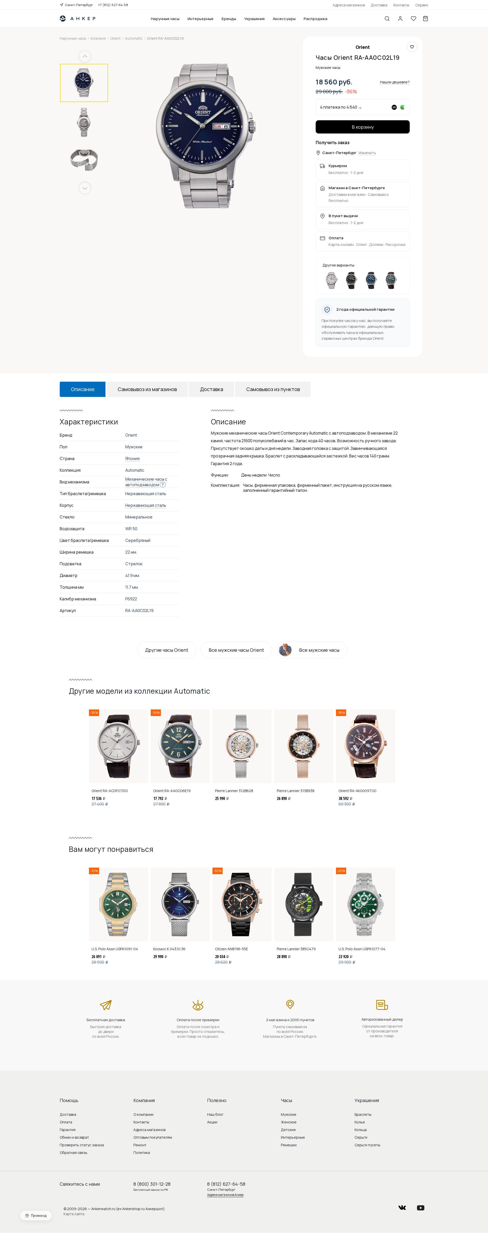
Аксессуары (284, 18)
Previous (85, 56)
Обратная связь (73, 1152)
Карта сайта (74, 1213)
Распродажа (315, 18)
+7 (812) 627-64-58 (113, 5)
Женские (289, 1122)
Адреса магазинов (349, 5)
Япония (132, 458)
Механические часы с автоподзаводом (146, 481)
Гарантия (67, 1129)
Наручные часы (165, 18)
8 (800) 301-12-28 (152, 1184)
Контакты (401, 5)
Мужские (288, 1114)
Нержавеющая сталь (145, 505)
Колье (360, 1122)
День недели (254, 475)
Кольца (361, 1129)
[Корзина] (425, 18)
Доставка (379, 5)
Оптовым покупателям (152, 1137)
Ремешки (289, 1144)
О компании (143, 1114)
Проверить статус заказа (82, 1144)
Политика (141, 1152)
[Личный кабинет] (400, 18)
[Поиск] (387, 18)
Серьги (361, 1137)
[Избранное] (413, 18)
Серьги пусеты (367, 1144)
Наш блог (215, 1114)
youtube (420, 1206)
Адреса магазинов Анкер (225, 1195)
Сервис (421, 5)
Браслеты (363, 1114)
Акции (212, 1122)
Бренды (229, 18)
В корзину (363, 127)
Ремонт (139, 1144)
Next (85, 188)
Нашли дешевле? (395, 82)
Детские (288, 1129)
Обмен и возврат (74, 1137)
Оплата (66, 1122)
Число (274, 475)
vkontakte (402, 1206)
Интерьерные (201, 18)
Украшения (254, 18)
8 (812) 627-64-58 (226, 1184)
